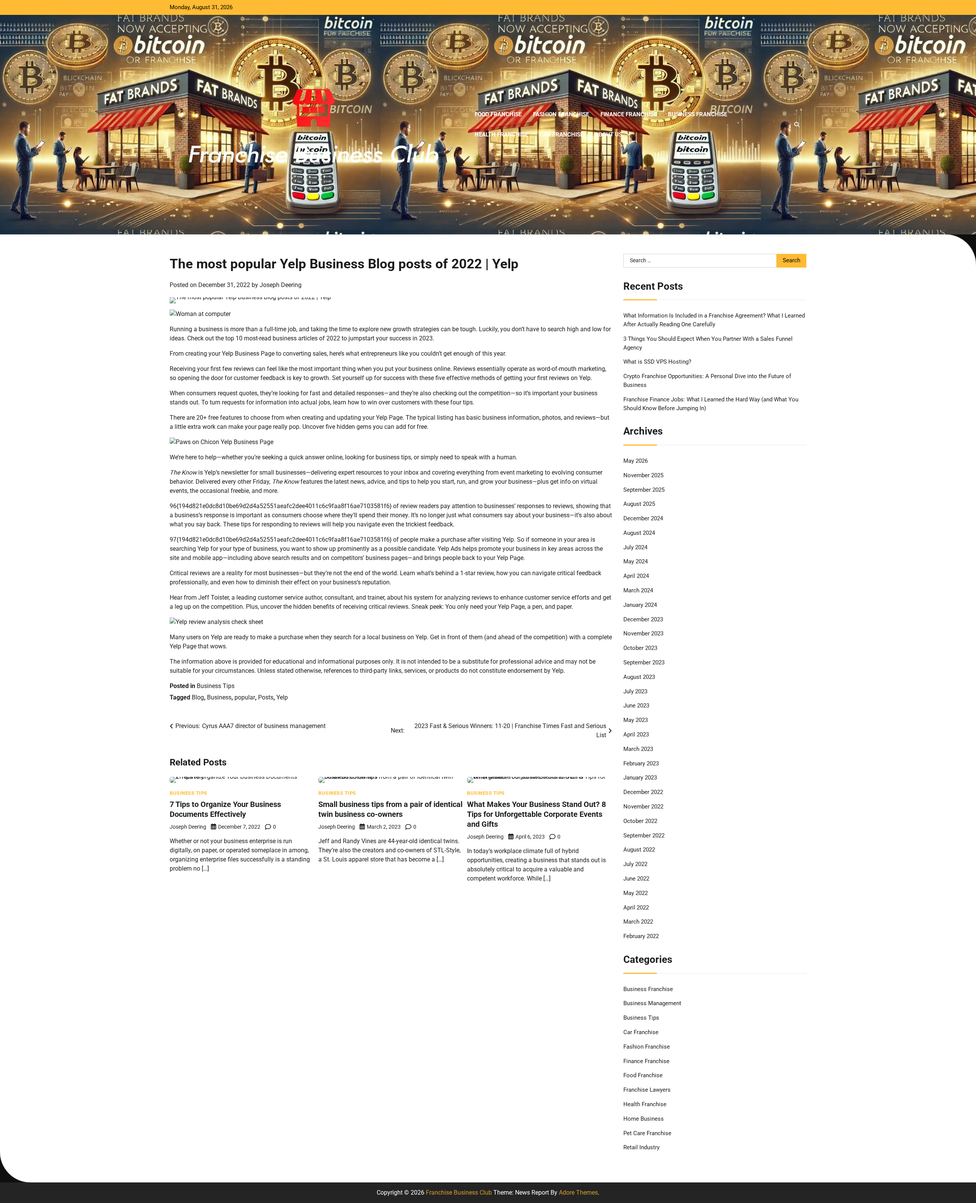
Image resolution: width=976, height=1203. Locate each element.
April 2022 (636, 907)
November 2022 (643, 806)
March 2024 (638, 590)
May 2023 (635, 720)
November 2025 (643, 475)
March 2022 (638, 921)
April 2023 (636, 734)
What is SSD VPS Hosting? (657, 361)
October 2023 (640, 648)
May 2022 (635, 893)
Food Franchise (498, 114)
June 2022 (636, 878)
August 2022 (639, 849)
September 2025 (644, 489)
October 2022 (640, 821)
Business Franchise (697, 114)
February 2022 (641, 936)
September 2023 (644, 662)
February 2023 (641, 763)
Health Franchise (501, 134)
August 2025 (639, 503)
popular (244, 697)
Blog (198, 697)
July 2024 (635, 547)
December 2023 (643, 619)
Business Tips (215, 686)
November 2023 (643, 633)
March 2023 (638, 749)
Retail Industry (641, 1147)
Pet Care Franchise (647, 1133)
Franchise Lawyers (647, 1089)
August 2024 (639, 532)
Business (219, 697)
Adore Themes (578, 1192)
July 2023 (635, 691)
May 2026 (635, 460)
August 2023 (639, 677)
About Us (608, 134)
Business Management (652, 1003)
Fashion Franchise (561, 114)
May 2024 (635, 561)
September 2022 (644, 835)
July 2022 (635, 864)
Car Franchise (561, 134)
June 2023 (636, 705)
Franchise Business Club (459, 1192)
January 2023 (640, 777)
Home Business (643, 1118)
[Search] (797, 124)
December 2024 (643, 518)
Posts (265, 697)
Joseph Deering (281, 285)
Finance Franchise (628, 114)
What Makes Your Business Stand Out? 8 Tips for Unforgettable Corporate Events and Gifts (536, 814)
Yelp (282, 697)
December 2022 (643, 792)
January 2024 (640, 605)
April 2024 (636, 576)
